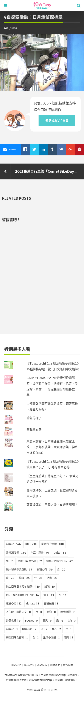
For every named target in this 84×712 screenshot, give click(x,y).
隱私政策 (29, 665)
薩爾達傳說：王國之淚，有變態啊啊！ (52, 505)
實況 (47, 620)
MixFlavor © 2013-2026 (42, 690)
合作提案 (68, 665)
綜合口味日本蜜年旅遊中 (23, 586)
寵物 (51, 612)
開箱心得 (45, 569)
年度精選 (67, 612)
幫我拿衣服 (34, 430)
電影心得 (14, 603)
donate (32, 603)
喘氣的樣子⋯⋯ (37, 418)
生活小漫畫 (40, 552)
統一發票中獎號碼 (19, 569)
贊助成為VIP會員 (56, 121)
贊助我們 (55, 665)
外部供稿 (13, 620)
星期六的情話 (52, 544)
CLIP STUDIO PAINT (22, 595)
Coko (60, 552)
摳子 (49, 595)
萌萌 (24, 578)
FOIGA (31, 620)
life (31, 544)
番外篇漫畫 (16, 552)
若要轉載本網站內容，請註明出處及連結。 (53, 680)
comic (13, 544)
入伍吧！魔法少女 (18, 612)
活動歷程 (42, 665)
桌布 (56, 629)
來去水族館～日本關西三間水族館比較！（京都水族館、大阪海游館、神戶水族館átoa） (52, 447)
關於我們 (16, 665)
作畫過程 (51, 603)
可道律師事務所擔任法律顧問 (60, 675)
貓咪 (49, 586)
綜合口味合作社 (30, 561)
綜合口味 (33, 675)
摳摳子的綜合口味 (59, 561)
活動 (52, 578)
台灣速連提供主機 (16, 680)
